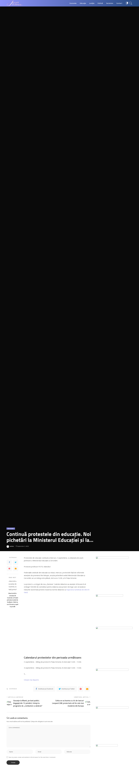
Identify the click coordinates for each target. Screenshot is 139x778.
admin (12, 546)
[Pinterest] (9, 568)
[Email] (15, 568)
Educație (11, 528)
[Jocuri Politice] (15, 3)
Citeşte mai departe (31, 680)
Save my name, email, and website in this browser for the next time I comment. (32, 757)
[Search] (130, 3)
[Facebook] (9, 562)
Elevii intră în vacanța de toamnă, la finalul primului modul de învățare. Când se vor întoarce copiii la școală (12, 600)
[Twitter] (15, 562)
